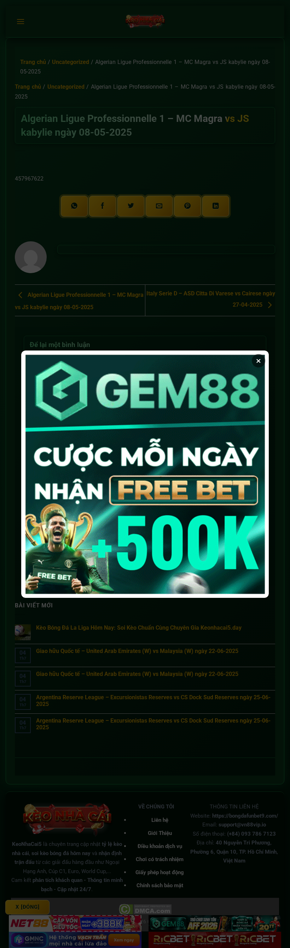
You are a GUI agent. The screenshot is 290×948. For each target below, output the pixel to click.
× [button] (258, 360)
